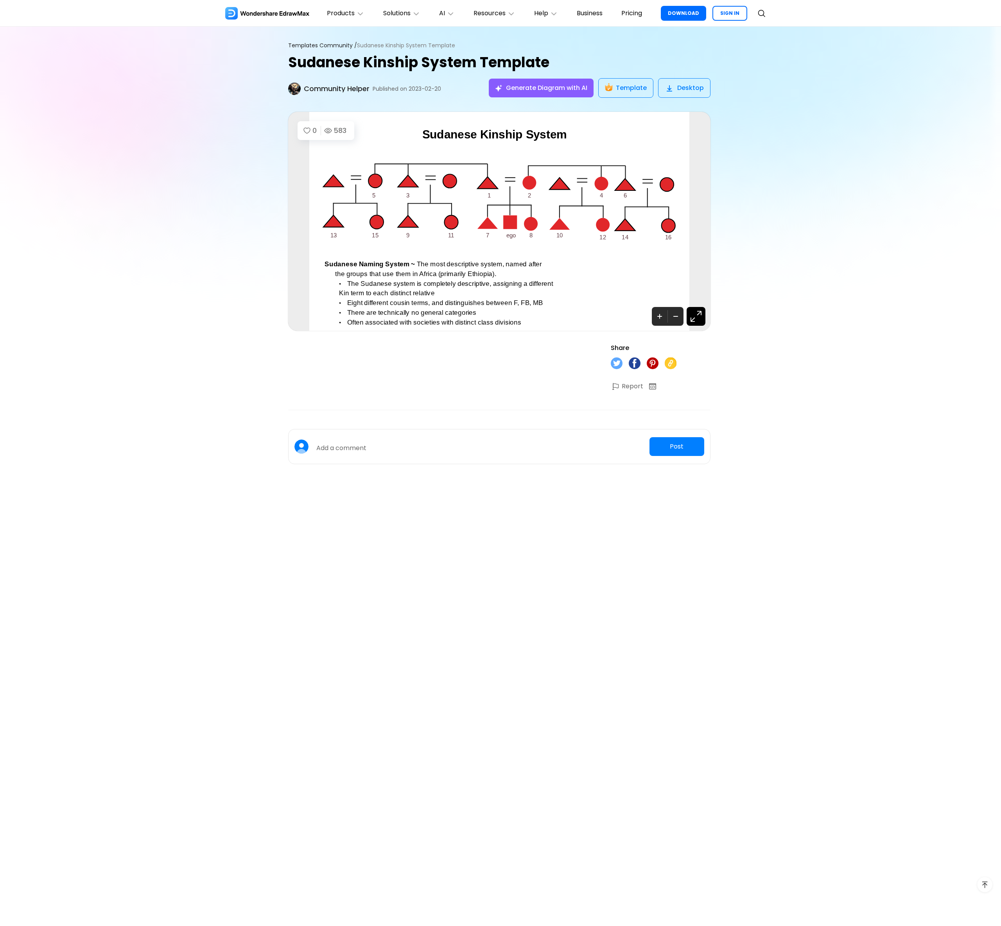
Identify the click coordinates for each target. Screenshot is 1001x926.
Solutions (397, 13)
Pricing (631, 13)
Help (541, 13)
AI (442, 13)
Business (590, 13)
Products (341, 13)
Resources (490, 13)
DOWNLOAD (683, 13)
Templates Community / (322, 45)
